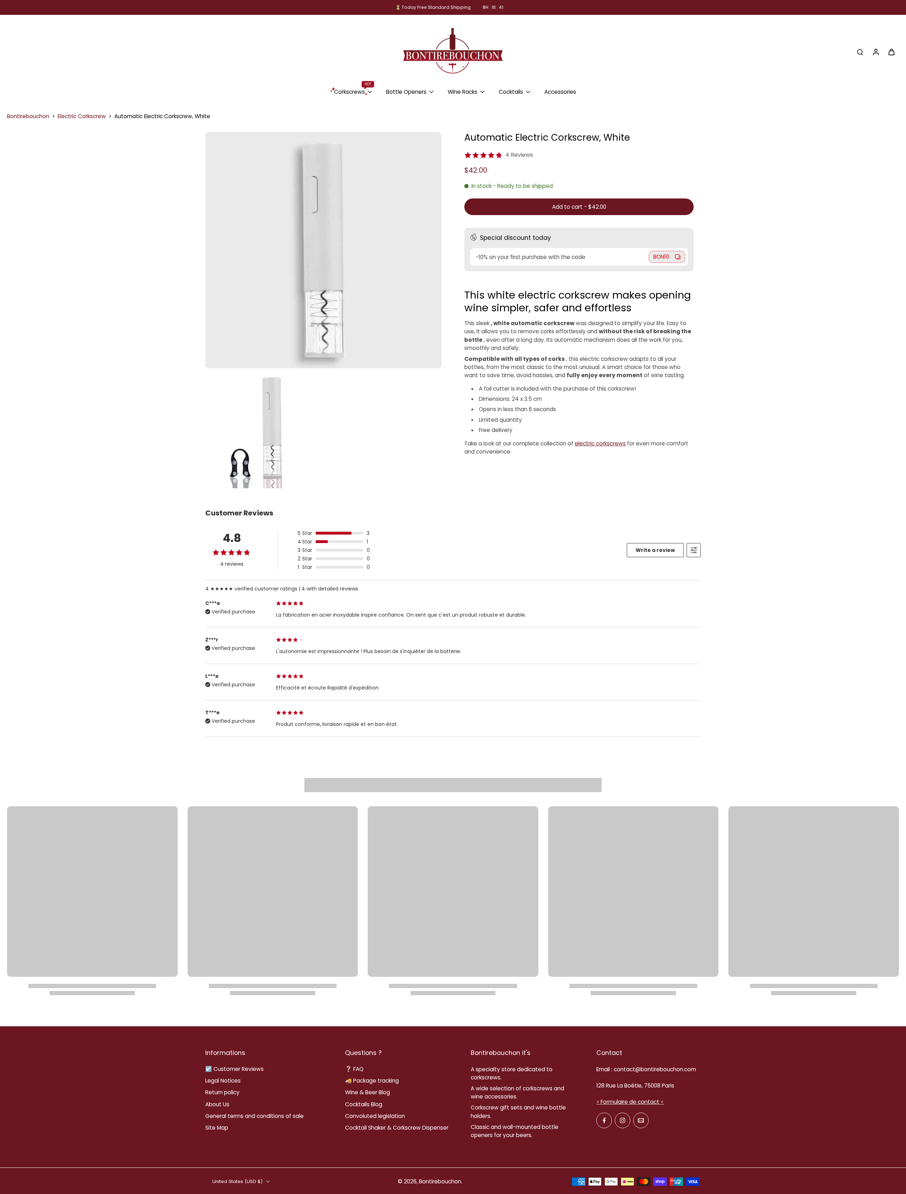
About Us (217, 1104)
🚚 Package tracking (372, 1080)
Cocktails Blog (363, 1104)
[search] (860, 52)
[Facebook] (604, 1120)
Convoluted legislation (375, 1116)
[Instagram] (622, 1120)
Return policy (222, 1092)
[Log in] (875, 52)
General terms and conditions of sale (254, 1116)
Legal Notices (223, 1080)
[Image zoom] (323, 250)
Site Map (216, 1127)
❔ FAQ (354, 1069)
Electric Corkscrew (82, 116)
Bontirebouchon (28, 116)
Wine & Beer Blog (367, 1092)
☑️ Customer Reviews (234, 1069)
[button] (579, 206)
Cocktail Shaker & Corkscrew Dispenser (396, 1127)
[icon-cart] (891, 52)
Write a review (655, 550)
